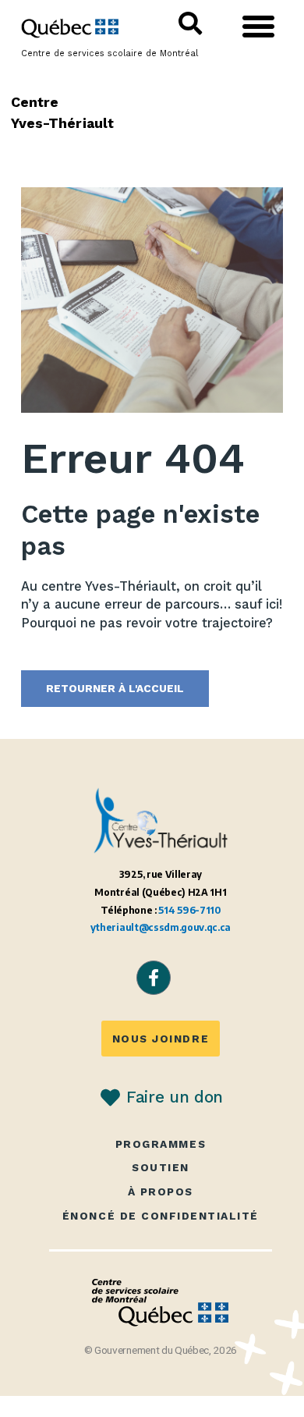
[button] (258, 26)
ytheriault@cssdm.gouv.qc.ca (160, 927)
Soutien (160, 1168)
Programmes (160, 1144)
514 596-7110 (189, 910)
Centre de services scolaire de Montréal (109, 53)
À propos (160, 1192)
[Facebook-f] (153, 978)
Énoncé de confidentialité (160, 1216)
